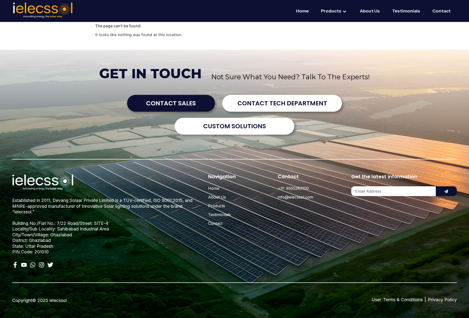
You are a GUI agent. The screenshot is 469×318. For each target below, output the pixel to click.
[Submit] (446, 191)
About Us (370, 11)
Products (331, 11)
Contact (441, 11)
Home (302, 11)
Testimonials (406, 11)
